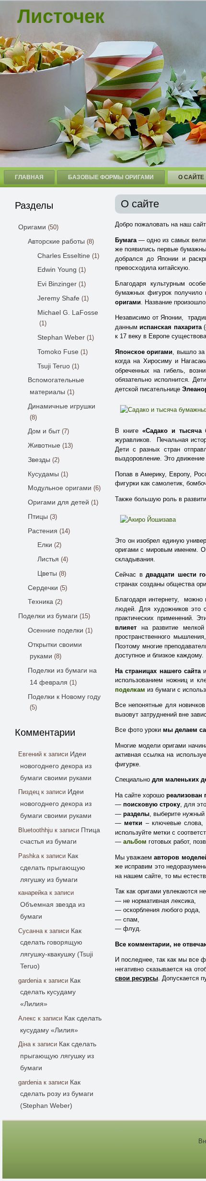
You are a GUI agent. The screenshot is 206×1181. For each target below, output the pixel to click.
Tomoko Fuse (58, 351)
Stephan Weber (61, 337)
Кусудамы (43, 474)
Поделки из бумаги (48, 616)
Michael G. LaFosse (67, 312)
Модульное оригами (60, 488)
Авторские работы (56, 241)
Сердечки (43, 587)
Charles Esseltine (63, 255)
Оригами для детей (58, 502)
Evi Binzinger (57, 284)
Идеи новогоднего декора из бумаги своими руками (56, 766)
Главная (29, 177)
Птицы (38, 516)
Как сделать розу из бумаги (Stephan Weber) (56, 1094)
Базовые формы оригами (111, 177)
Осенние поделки (55, 630)
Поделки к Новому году (64, 696)
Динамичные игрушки (61, 406)
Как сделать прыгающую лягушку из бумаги (52, 867)
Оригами (32, 227)
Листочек (60, 16)
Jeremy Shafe (58, 298)
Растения (42, 531)
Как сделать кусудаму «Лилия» (50, 992)
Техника (40, 601)
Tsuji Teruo (53, 366)
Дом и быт (44, 431)
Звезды (39, 459)
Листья (48, 559)
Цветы (47, 573)
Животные (44, 445)
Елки (44, 544)
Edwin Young (57, 269)
